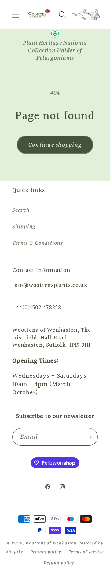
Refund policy (59, 563)
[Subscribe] (89, 437)
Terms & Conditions (37, 243)
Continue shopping (55, 144)
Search (21, 210)
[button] (15, 14)
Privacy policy (45, 552)
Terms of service (86, 552)
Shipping (23, 226)
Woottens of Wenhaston (51, 543)
